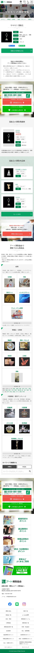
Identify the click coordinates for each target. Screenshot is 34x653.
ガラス (17, 391)
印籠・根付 (22, 388)
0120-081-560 (8, 593)
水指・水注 (11, 390)
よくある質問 (25, 615)
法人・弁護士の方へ (8, 643)
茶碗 (6, 390)
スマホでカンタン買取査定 (17, 106)
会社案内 (8, 631)
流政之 (21, 32)
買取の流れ (8, 611)
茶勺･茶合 (9, 391)
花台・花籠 (28, 388)
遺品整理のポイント (8, 634)
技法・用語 (8, 619)
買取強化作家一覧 (8, 627)
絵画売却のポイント (26, 634)
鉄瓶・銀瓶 (15, 388)
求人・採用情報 (25, 631)
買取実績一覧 (25, 623)
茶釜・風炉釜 (17, 390)
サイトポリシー (8, 647)
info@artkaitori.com (11, 596)
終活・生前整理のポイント (25, 638)
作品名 (24, 467)
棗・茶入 (24, 390)
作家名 (10, 467)
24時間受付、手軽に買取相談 (17, 99)
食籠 (14, 391)
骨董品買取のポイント (8, 638)
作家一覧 (25, 611)
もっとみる (17, 214)
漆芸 (21, 391)
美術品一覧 (8, 615)
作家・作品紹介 (25, 627)
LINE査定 (8, 623)
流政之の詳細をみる (17, 51)
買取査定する (17, 102)
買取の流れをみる (17, 234)
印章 (23, 391)
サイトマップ (25, 647)
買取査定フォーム (25, 619)
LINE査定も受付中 (17, 110)
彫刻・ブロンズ (23, 34)
